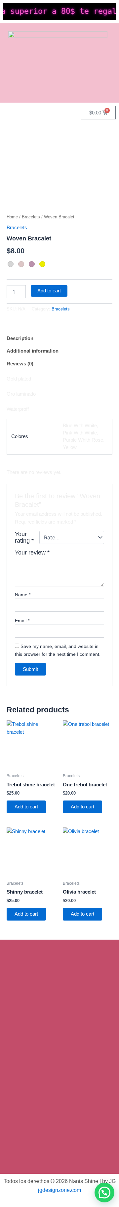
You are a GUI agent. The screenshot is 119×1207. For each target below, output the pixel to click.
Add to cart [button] (26, 806)
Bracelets (31, 216)
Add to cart (49, 290)
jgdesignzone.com (59, 1190)
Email (22, 620)
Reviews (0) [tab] (20, 363)
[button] (104, 1192)
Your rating (24, 537)
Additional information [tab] (33, 351)
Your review (32, 552)
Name (22, 594)
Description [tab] (20, 338)
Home (12, 216)
